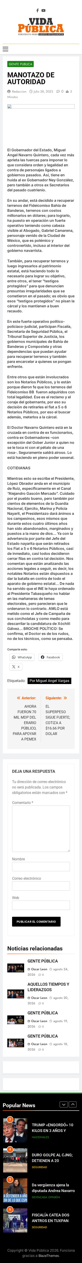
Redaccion (19, 91)
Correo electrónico (26, 878)
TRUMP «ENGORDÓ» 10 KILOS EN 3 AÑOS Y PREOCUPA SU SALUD (52, 1131)
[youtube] (43, 10)
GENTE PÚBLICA (43, 961)
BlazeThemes (48, 1256)
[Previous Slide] (64, 1104)
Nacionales (40, 1137)
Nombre (18, 859)
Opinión (54, 1197)
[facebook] (37, 10)
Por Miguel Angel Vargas (49, 681)
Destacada (39, 1197)
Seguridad (39, 1167)
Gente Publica (20, 64)
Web (15, 898)
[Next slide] (73, 1104)
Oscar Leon (39, 969)
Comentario (22, 803)
